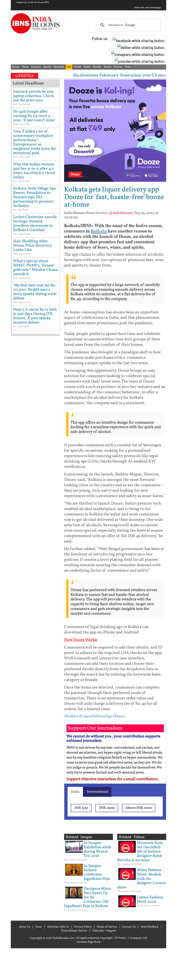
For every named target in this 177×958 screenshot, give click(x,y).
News (25, 67)
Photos (118, 67)
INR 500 (81, 807)
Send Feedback (149, 927)
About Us (24, 927)
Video (128, 67)
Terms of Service (107, 927)
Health (97, 67)
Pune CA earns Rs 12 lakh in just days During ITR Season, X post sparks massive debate (35, 316)
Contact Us (129, 927)
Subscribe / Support (104, 931)
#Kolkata (71, 716)
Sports (47, 67)
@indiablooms (121, 212)
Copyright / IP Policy (113, 938)
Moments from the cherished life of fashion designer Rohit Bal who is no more (140, 851)
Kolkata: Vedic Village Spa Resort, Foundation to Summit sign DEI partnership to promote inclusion (34, 197)
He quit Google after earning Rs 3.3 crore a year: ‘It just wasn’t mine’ (34, 116)
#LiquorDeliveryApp (95, 716)
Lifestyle (24, 75)
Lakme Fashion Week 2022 (150, 899)
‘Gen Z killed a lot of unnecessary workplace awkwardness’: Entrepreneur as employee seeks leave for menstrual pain (34, 142)
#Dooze (119, 716)
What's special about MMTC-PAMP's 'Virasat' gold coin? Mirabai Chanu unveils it (35, 267)
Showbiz (59, 67)
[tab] (75, 792)
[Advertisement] (35, 475)
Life (69, 67)
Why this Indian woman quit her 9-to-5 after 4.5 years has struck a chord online (34, 171)
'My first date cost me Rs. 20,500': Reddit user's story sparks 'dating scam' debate (35, 292)
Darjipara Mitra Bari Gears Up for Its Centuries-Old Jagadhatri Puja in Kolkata (87, 897)
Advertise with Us (58, 927)
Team (38, 927)
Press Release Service (74, 931)
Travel (107, 67)
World (77, 67)
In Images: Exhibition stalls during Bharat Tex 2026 (97, 849)
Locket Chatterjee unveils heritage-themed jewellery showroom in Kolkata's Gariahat (35, 223)
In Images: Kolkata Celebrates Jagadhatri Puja (97, 872)
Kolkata (99, 231)
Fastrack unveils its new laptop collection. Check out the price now (33, 96)
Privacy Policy (83, 927)
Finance (36, 67)
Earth (87, 67)
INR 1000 (106, 807)
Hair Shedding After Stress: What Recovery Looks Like (32, 246)
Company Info (138, 938)
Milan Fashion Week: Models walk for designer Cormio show (141, 878)
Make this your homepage (147, 7)
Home (15, 67)
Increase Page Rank (89, 942)
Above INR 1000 (139, 807)
